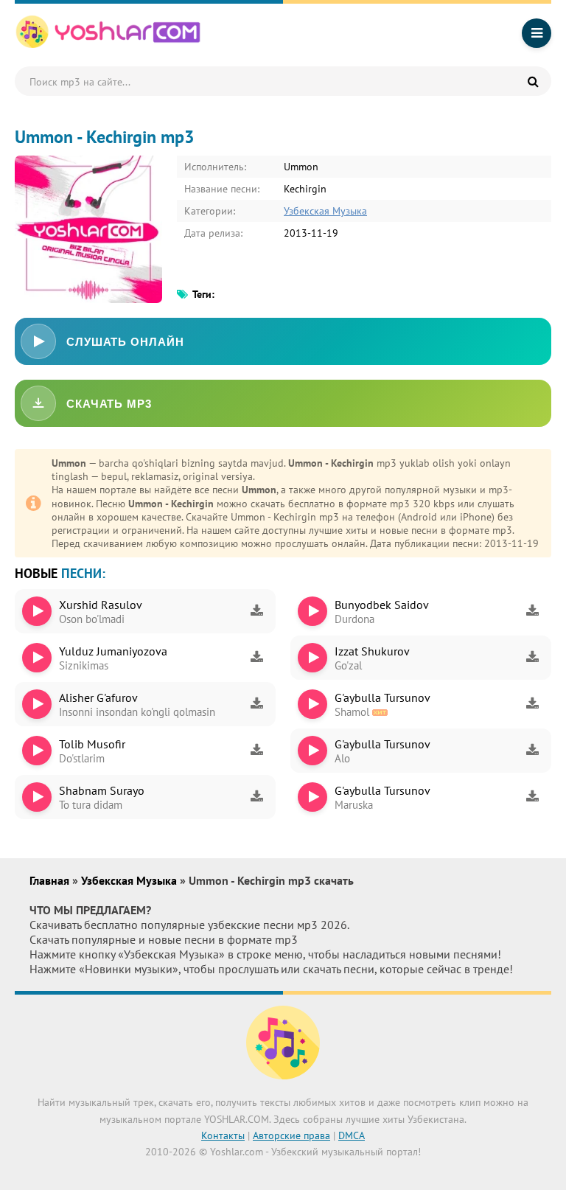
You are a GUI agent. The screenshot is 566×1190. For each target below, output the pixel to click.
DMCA (351, 1135)
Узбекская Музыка (325, 211)
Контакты (223, 1135)
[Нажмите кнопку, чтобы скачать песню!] (256, 611)
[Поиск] (533, 81)
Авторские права (291, 1135)
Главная (50, 880)
